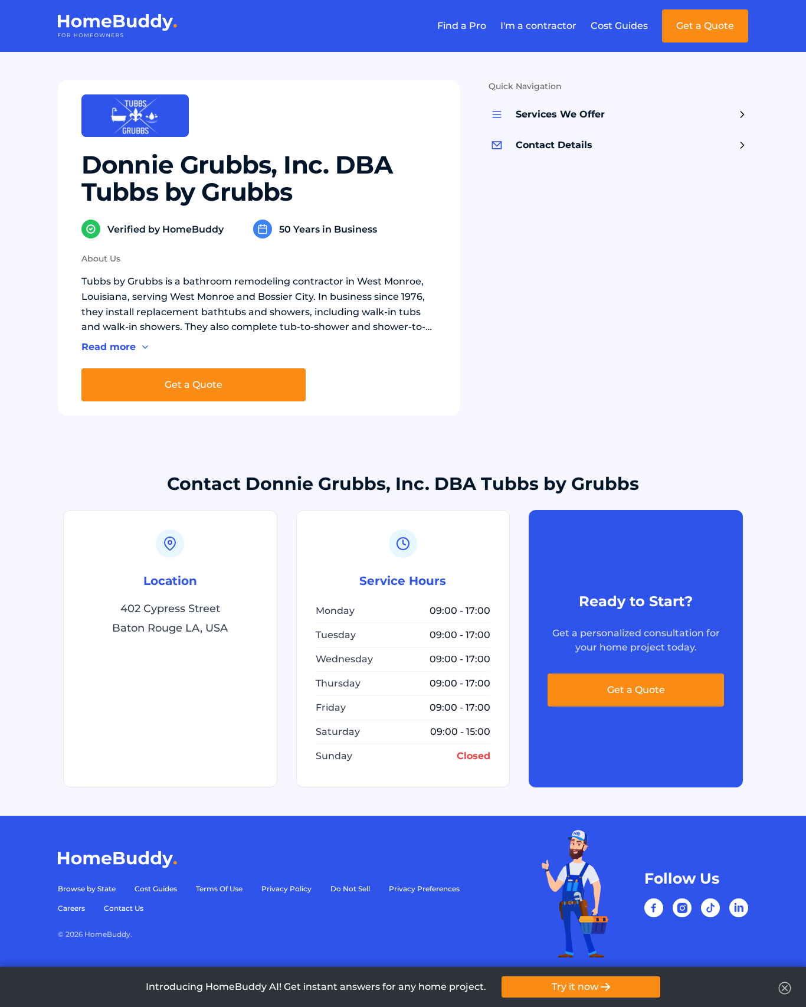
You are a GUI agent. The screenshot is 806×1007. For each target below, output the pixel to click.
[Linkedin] (738, 907)
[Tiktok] (710, 907)
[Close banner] (785, 988)
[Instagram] (682, 907)
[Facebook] (653, 907)
